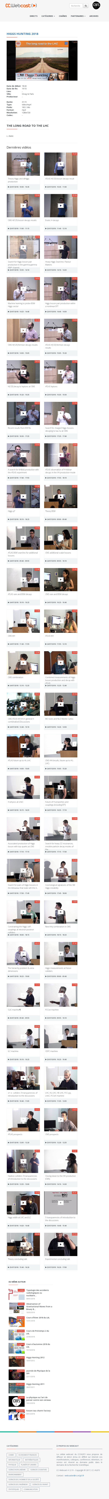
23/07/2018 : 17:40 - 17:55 (19, 478)
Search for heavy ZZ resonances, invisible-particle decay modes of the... (59, 844)
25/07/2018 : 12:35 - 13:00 (19, 1184)
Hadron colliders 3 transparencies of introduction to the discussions (22, 1177)
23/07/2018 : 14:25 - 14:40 (19, 311)
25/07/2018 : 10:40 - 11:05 (19, 1101)
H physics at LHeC (15, 802)
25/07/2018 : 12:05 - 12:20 (19, 1142)
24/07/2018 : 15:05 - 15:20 (57, 769)
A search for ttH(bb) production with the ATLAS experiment (23, 471)
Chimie (11, 1455)
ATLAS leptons (51, 386)
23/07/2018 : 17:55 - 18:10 (57, 478)
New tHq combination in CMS (58, 926)
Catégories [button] (47, 16)
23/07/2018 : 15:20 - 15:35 (19, 395)
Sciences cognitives (38, 1470)
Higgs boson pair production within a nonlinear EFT (60, 304)
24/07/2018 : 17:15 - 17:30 (57, 852)
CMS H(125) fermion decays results (23, 345)
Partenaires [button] (77, 16)
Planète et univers (28, 1465)
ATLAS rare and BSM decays (20, 594)
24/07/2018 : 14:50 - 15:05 (19, 769)
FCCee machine (52, 1009)
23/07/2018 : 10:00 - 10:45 (19, 187)
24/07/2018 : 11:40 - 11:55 (19, 644)
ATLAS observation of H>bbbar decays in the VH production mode (60, 471)
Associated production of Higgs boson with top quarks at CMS (21, 844)
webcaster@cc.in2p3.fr (74, 1475)
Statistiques (14, 1489)
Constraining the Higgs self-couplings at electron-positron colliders (21, 928)
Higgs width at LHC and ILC (19, 1217)
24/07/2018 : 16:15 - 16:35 (19, 810)
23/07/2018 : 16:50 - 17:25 (19, 436)
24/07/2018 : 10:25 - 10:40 (57, 602)
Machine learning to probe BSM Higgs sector (21, 304)
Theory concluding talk (17, 1259)
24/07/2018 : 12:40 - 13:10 (19, 727)
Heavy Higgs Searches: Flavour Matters (58, 263)
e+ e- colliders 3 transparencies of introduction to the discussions (22, 1094)
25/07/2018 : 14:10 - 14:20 (57, 1184)
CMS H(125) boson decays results (22, 220)
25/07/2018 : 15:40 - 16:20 (19, 1267)
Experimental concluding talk (57, 1259)
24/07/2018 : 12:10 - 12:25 (19, 685)
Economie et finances (28, 1455)
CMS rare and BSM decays (56, 594)
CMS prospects (51, 1134)
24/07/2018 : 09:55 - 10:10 (57, 561)
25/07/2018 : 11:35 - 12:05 (57, 1101)
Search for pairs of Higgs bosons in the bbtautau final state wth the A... (23, 886)
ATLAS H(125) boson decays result (59, 178)
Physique (12, 1465)
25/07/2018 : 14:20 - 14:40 (19, 1226)
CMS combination (15, 677)
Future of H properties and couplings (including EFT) (56, 803)
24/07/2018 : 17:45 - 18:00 (57, 893)
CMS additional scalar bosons (58, 552)
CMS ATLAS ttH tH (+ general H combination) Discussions (21, 720)
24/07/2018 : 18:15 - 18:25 (57, 935)
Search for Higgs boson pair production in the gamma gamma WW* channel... (22, 263)
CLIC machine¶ (14, 1009)
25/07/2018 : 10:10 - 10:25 (19, 1059)
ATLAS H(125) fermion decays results (57, 346)
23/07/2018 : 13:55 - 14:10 (19, 270)
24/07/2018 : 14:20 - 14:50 (57, 727)
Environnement (15, 1474)
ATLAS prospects (15, 1134)
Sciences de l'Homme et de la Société (24, 1479)
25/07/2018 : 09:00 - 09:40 (57, 976)
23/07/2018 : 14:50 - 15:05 (19, 353)
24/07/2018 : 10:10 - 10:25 (19, 602)
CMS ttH (11, 636)
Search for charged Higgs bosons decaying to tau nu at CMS (59, 429)
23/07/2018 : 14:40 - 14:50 (57, 311)
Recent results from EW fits (19, 428)
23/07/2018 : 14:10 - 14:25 (57, 270)
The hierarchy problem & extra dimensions (21, 969)
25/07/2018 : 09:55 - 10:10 (57, 1018)
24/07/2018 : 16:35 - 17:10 (57, 810)
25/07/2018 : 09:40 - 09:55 (19, 1018)
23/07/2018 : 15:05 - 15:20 (57, 353)
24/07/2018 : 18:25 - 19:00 (19, 976)
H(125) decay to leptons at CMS (21, 386)
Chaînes (63, 16)
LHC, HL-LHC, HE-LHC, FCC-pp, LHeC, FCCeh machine (58, 1094)
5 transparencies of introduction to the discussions (60, 1218)
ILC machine (13, 1051)
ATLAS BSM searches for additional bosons (23, 554)
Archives (93, 16)
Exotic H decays (52, 220)
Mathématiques (31, 1460)
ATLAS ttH (49, 636)
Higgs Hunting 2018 (22, 34)
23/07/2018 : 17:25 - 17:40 (57, 436)
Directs (33, 16)
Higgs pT (11, 511)
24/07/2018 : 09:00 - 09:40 (57, 519)
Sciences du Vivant (40, 1484)
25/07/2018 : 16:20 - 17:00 (57, 1267)
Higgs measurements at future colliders (58, 969)
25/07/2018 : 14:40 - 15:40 (57, 1226)
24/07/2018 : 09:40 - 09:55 (19, 561)
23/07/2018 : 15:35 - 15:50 (57, 395)
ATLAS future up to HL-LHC (19, 760)
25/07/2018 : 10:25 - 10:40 (57, 1059)
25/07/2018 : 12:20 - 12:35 (57, 1142)
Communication (31, 1489)
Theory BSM (50, 511)
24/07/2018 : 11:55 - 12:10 (57, 644)
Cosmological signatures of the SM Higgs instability (60, 886)
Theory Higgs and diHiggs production (18, 180)
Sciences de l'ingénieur (18, 1484)
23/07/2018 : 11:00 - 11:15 (19, 228)
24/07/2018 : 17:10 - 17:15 (19, 852)
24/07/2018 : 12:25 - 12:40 (57, 685)
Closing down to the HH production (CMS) (60, 1177)
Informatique (14, 1460)
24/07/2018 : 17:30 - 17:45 (19, 893)
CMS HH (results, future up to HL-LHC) (59, 761)
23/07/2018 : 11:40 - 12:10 (57, 228)
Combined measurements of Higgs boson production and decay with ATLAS (60, 678)
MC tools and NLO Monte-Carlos (59, 719)
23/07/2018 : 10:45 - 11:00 (57, 187)
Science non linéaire (17, 1470)
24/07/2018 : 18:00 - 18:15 (19, 935)
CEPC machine (51, 1051)
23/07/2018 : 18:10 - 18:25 (19, 519)
